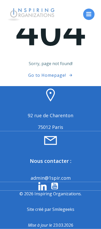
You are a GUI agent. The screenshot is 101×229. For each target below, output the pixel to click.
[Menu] (89, 14)
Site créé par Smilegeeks (50, 209)
